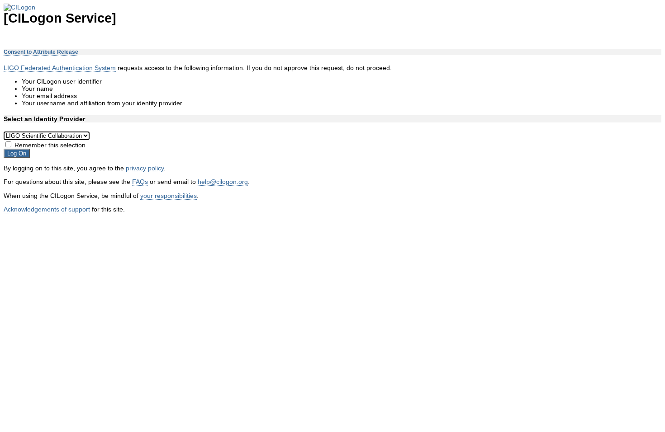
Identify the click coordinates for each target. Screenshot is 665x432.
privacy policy (145, 168)
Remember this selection (50, 145)
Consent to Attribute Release (41, 52)
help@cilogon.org (223, 181)
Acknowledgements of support (47, 209)
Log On (16, 153)
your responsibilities (168, 195)
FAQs (140, 181)
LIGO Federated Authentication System (60, 67)
